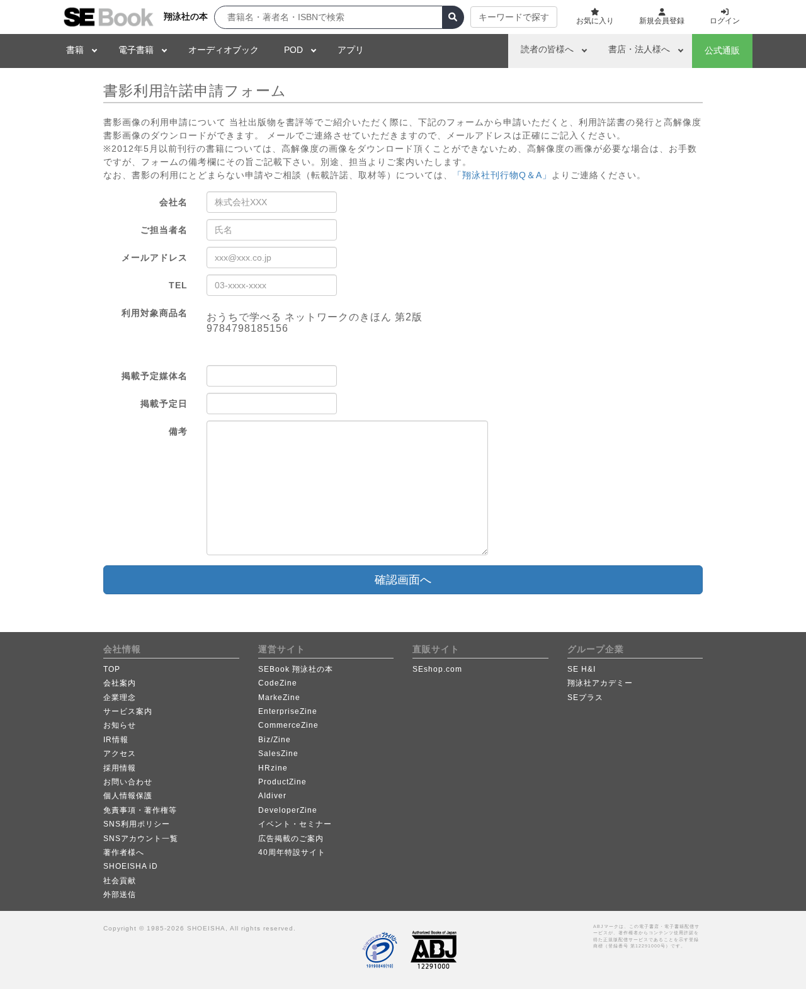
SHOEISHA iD (130, 866)
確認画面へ (403, 580)
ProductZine (282, 781)
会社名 (173, 202)
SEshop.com (437, 669)
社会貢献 (119, 880)
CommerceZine (288, 725)
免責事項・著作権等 (140, 810)
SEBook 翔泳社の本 (295, 669)
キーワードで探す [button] (514, 17)
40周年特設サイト (292, 852)
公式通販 (722, 50)
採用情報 (119, 768)
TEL (178, 285)
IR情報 (115, 739)
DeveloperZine (287, 810)
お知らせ (119, 725)
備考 (178, 431)
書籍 (75, 50)
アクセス (119, 753)
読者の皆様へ (547, 49)
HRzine (273, 768)
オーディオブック (223, 50)
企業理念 (119, 697)
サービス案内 (127, 711)
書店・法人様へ (639, 49)
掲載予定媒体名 (155, 376)
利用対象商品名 (155, 313)
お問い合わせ (127, 781)
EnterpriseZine (287, 711)
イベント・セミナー (295, 824)
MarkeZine (279, 697)
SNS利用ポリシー (136, 824)
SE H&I (581, 669)
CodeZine (277, 683)
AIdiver (272, 795)
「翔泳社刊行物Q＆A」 (502, 175)
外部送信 (119, 894)
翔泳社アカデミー (600, 683)
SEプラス (585, 697)
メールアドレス (155, 257)
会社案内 (119, 683)
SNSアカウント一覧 (140, 838)
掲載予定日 (164, 403)
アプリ (351, 50)
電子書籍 (136, 50)
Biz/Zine (274, 739)
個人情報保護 (127, 795)
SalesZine (278, 753)
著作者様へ (123, 852)
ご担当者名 (164, 230)
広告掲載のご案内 (291, 838)
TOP (111, 669)
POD (293, 50)
